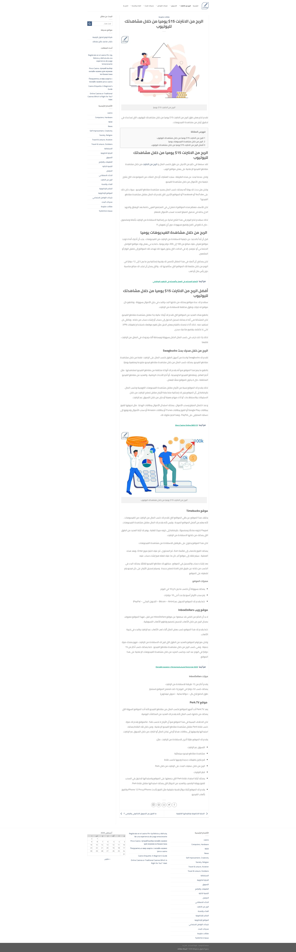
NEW (110, 122)
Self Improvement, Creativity (101, 130)
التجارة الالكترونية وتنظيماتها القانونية (190, 813)
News (110, 126)
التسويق (174, 5)
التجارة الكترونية (106, 153)
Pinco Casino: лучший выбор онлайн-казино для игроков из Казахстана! (100, 71)
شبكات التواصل (162, 5)
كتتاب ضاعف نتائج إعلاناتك (102, 41)
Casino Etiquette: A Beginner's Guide (100, 87)
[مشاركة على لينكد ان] (153, 804)
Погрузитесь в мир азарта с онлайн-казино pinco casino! (100, 80)
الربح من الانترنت (185, 5)
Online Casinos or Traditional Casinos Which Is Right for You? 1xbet (100, 96)
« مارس (107, 859)
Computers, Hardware (103, 117)
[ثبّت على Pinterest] (158, 804)
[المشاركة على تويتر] (169, 804)
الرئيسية (195, 5)
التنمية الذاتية (107, 166)
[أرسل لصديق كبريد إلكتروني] (164, 804)
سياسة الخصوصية (203, 945)
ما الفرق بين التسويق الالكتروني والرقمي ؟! (139, 813)
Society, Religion (105, 135)
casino (109, 113)
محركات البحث (149, 5)
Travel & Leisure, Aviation (102, 139)
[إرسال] (89, 23)
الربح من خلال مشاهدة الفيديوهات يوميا (186, 141)
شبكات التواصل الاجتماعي (102, 197)
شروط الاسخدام (192, 945)
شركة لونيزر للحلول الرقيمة (102, 37)
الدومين (109, 171)
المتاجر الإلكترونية (105, 188)
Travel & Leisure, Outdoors (101, 144)
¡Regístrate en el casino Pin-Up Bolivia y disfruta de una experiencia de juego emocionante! (100, 59)
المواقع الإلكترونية (105, 193)
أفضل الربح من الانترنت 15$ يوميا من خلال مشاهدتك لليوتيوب (177, 145)
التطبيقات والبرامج (105, 162)
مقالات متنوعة (164, 16)
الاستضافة (108, 148)
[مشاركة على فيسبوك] (174, 804)
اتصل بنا (125, 5)
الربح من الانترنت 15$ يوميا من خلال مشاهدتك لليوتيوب (180, 138)
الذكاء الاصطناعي (105, 175)
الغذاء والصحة (136, 5)
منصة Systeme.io (105, 211)
